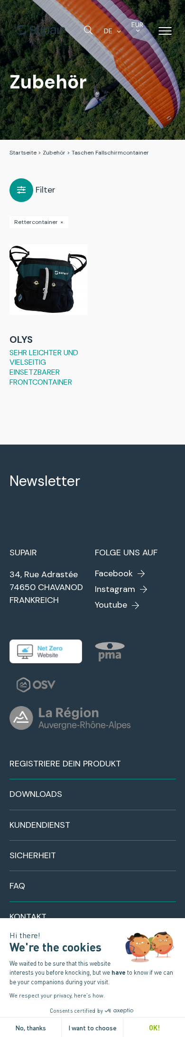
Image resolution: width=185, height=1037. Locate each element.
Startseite (23, 152)
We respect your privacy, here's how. (57, 995)
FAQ (17, 886)
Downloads (35, 794)
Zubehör (54, 152)
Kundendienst (39, 825)
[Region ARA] (69, 718)
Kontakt (27, 916)
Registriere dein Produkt (65, 763)
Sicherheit (32, 855)
